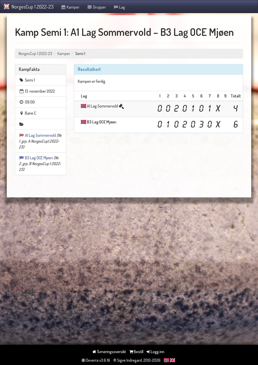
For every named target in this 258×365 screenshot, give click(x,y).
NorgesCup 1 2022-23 (32, 6)
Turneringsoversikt (111, 351)
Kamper (72, 7)
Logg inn (157, 351)
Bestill (138, 351)
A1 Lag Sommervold (40, 135)
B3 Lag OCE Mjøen (39, 157)
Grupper (99, 7)
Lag (121, 7)
